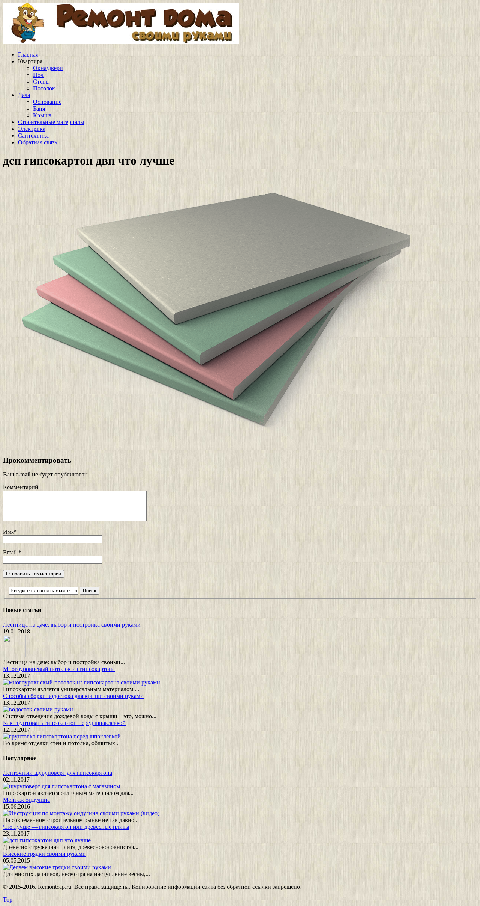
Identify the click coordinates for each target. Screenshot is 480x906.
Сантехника (33, 135)
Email (10, 552)
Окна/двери (48, 68)
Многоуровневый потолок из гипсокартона (59, 669)
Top (7, 899)
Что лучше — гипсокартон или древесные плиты (66, 827)
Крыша (42, 115)
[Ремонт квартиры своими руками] (121, 42)
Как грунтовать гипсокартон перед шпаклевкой (64, 723)
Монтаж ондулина (26, 800)
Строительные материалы (51, 122)
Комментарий (20, 487)
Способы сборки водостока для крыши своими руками (73, 696)
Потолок (44, 88)
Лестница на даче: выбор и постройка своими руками (72, 624)
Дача (24, 95)
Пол (38, 75)
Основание (47, 102)
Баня (39, 108)
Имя (8, 532)
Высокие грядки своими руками (44, 854)
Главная (28, 54)
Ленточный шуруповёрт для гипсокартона (57, 773)
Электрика (31, 129)
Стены (41, 81)
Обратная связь (37, 142)
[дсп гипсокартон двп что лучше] (206, 445)
